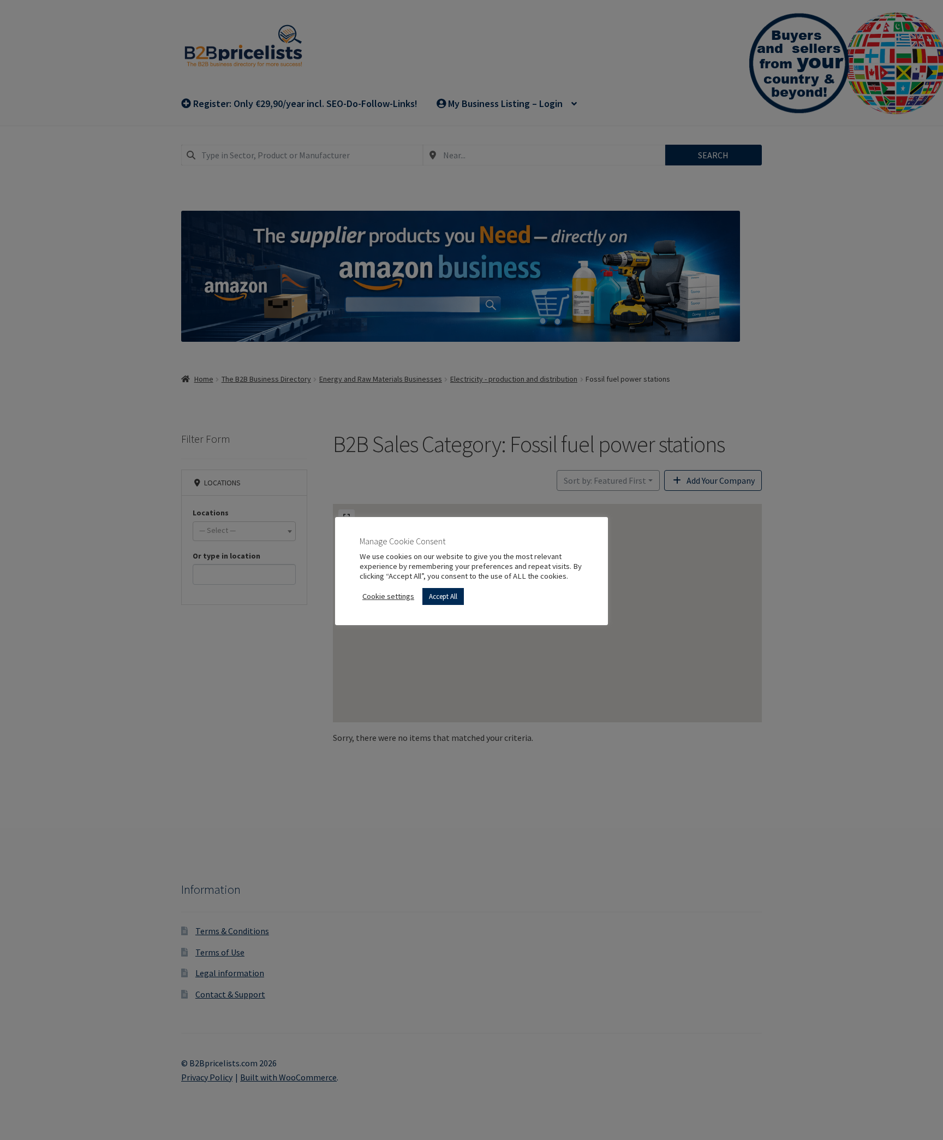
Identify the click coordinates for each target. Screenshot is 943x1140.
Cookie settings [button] (388, 596)
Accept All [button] (443, 596)
